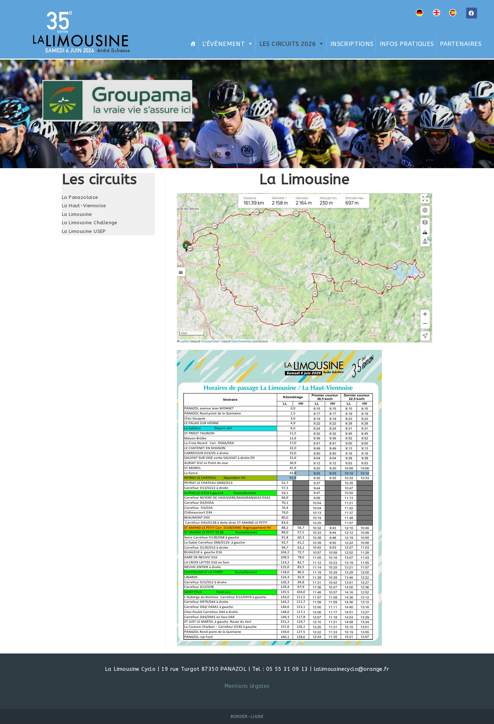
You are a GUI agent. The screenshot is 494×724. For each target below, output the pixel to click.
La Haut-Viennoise (84, 205)
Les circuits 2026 (287, 43)
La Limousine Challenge (90, 222)
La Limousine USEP (84, 231)
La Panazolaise (80, 197)
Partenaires (460, 43)
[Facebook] (471, 13)
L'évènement (223, 43)
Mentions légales (246, 686)
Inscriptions (352, 43)
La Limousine (77, 214)
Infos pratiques (406, 43)
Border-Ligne (247, 716)
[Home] (192, 44)
